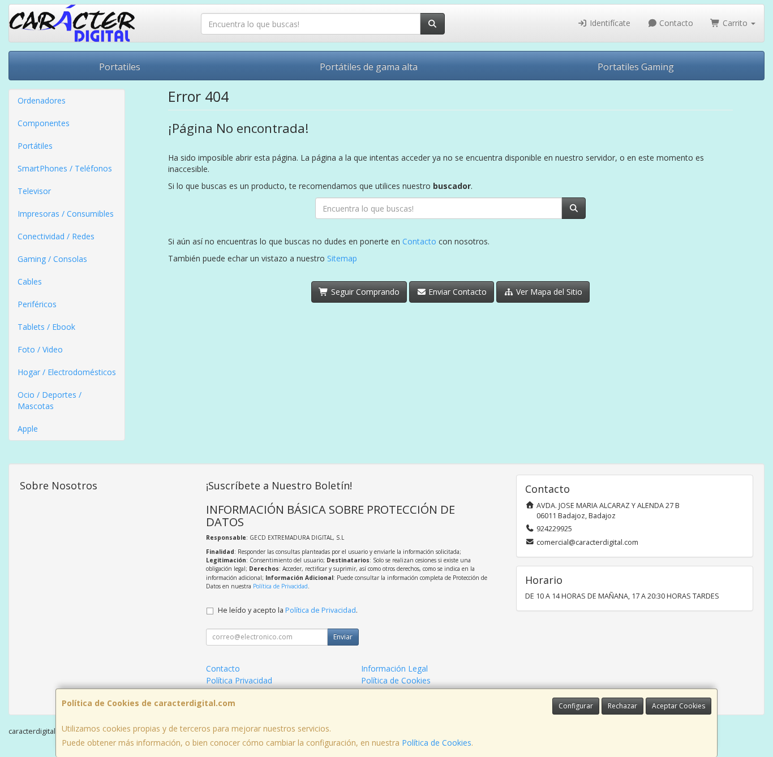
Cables (30, 281)
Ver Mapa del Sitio (548, 291)
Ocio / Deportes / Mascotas (49, 400)
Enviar (343, 637)
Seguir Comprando (364, 291)
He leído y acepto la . (288, 610)
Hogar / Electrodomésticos (67, 372)
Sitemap (342, 258)
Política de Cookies (436, 742)
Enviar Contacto (456, 291)
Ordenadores (42, 100)
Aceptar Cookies (678, 706)
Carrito (735, 23)
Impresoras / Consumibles (66, 213)
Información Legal (394, 668)
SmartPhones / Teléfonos (65, 168)
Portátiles (35, 145)
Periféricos (37, 304)
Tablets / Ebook (46, 326)
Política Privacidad (239, 680)
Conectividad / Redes (56, 236)
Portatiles (119, 67)
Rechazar (622, 706)
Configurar (576, 706)
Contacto (675, 23)
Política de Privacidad (280, 586)
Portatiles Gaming (636, 67)
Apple (28, 428)
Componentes (44, 123)
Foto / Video (40, 349)
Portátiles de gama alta (369, 67)
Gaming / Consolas (52, 258)
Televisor (34, 191)
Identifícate (608, 23)
